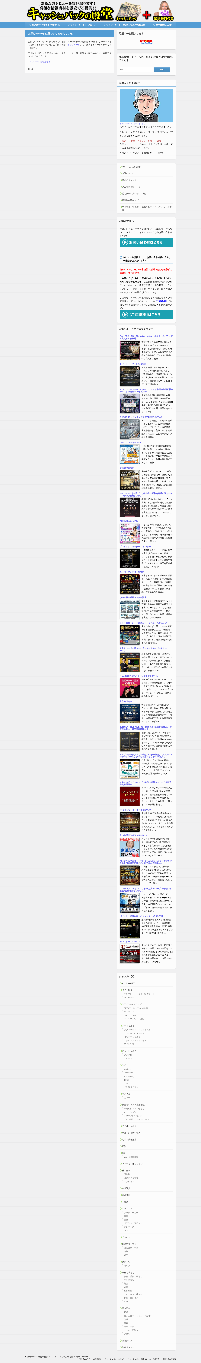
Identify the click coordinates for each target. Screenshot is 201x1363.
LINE (126, 1083)
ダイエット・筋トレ (133, 1294)
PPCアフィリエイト (133, 1037)
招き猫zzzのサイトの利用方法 (46, 24)
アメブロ (128, 1055)
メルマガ (128, 1058)
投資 (124, 1146)
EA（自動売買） (131, 1157)
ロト (126, 1230)
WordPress (129, 997)
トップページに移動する (39, 62)
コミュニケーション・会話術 (137, 1316)
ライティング (130, 1015)
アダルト (128, 1334)
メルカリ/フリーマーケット (136, 1119)
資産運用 (126, 1195)
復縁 (126, 1319)
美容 (126, 1283)
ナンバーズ (129, 1227)
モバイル (126, 1094)
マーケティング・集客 (134, 1019)
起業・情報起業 (129, 1139)
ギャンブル (127, 1208)
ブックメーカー (131, 1212)
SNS (124, 1065)
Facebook (128, 1072)
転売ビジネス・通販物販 (133, 1104)
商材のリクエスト (130, 180)
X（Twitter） (129, 1076)
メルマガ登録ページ (131, 187)
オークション (130, 1112)
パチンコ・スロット (133, 1223)
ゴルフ (127, 1266)
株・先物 (126, 1170)
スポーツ (126, 1262)
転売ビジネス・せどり (134, 1108)
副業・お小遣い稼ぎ (131, 1133)
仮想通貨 (126, 1188)
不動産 (125, 1202)
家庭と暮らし (128, 1272)
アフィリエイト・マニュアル (137, 1030)
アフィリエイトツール (134, 1033)
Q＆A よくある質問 (131, 166)
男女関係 (126, 1308)
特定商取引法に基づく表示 (134, 193)
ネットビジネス (129, 1051)
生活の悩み (129, 1280)
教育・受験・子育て (133, 1276)
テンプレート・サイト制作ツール (139, 994)
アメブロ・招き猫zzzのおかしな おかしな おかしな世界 (147, 208)
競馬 (126, 1216)
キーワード (129, 1012)
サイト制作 (127, 990)
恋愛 (126, 1312)
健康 (126, 1287)
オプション (129, 1181)
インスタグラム (131, 1087)
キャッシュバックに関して (82, 24)
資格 (126, 1251)
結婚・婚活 (129, 1326)
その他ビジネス (129, 1126)
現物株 (127, 1174)
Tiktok (126, 1080)
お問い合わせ (128, 173)
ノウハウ (126, 1237)
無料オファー (128, 1347)
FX (123, 1153)
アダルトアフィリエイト (135, 1040)
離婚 (126, 1323)
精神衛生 (128, 1291)
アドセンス (129, 1044)
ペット (127, 1301)
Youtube (127, 1069)
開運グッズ (127, 1340)
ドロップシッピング (133, 1115)
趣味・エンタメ (131, 1298)
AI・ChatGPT (128, 983)
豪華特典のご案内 (164, 24)
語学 (126, 1255)
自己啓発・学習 (129, 1244)
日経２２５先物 (131, 1178)
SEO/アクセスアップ (131, 1004)
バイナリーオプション (132, 1164)
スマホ (127, 1098)
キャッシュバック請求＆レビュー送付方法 (125, 24)
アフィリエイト (129, 1026)
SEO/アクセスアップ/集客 (136, 1008)
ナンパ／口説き (131, 1330)
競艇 (126, 1219)
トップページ (74, 44)
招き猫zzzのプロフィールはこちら (132, 124)
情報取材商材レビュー (132, 200)
